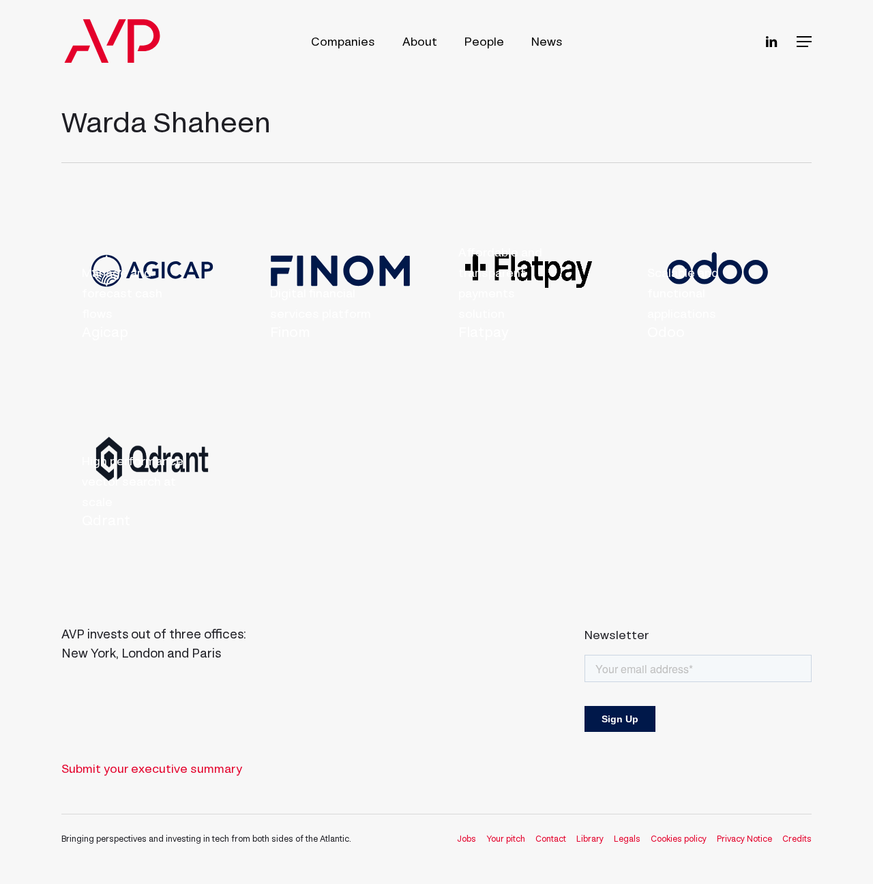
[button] (804, 42)
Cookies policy (679, 839)
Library (590, 839)
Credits (797, 839)
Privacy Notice (744, 839)
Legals (627, 839)
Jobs (466, 839)
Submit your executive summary (151, 769)
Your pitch (505, 839)
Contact (550, 839)
